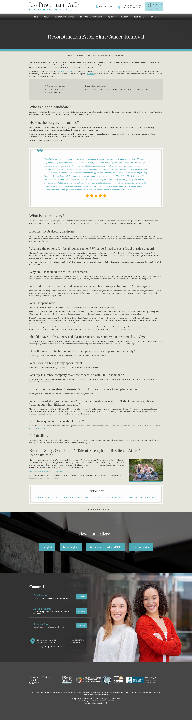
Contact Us (81, 597)
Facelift (50, 497)
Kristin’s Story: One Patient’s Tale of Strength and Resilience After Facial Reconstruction (117, 89)
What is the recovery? (54, 92)
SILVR (102, 703)
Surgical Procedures (64, 17)
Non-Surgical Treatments (91, 17)
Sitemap (111, 701)
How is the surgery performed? (58, 89)
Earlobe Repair (133, 497)
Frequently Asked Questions (96, 86)
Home (36, 17)
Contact (155, 17)
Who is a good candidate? (56, 86)
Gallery (124, 17)
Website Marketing (91, 703)
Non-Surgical (70, 547)
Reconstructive (141, 547)
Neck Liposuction (99, 497)
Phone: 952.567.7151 (77, 640)
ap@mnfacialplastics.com (38, 428)
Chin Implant (111, 497)
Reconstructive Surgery (148, 497)
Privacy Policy (83, 701)
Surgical (47, 547)
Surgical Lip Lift (40, 497)
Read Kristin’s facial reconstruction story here (45, 471)
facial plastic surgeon (64, 71)
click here (90, 74)
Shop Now (81, 625)
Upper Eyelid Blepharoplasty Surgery (77, 497)
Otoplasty (121, 497)
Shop (113, 17)
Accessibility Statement (98, 701)
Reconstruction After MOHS (105, 547)
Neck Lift (59, 497)
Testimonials (139, 17)
